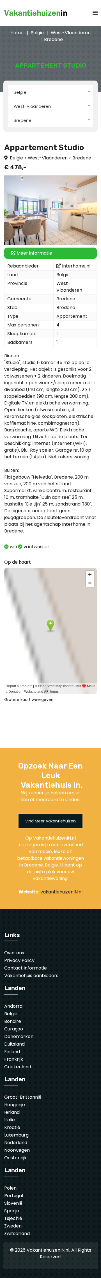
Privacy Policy (19, 960)
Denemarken (18, 1036)
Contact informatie (25, 968)
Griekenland (17, 1067)
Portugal (13, 1195)
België (37, 32)
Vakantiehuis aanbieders (31, 975)
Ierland (12, 1112)
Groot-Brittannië (23, 1097)
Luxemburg (16, 1135)
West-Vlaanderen (71, 32)
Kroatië (12, 1127)
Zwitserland (17, 1233)
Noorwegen (17, 1150)
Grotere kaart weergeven (28, 699)
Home (17, 32)
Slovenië (13, 1203)
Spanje (11, 1211)
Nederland (15, 1142)
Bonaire (12, 1021)
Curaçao (13, 1029)
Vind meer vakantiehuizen (50, 821)
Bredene (53, 39)
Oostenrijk (15, 1157)
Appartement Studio (44, 147)
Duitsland (14, 1044)
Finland (12, 1051)
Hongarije (14, 1104)
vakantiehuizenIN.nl (61, 892)
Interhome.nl (76, 266)
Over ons (14, 953)
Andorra (13, 1006)
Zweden (13, 1226)
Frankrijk (13, 1059)
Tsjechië (13, 1218)
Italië (9, 1120)
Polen (10, 1188)
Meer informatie (33, 253)
